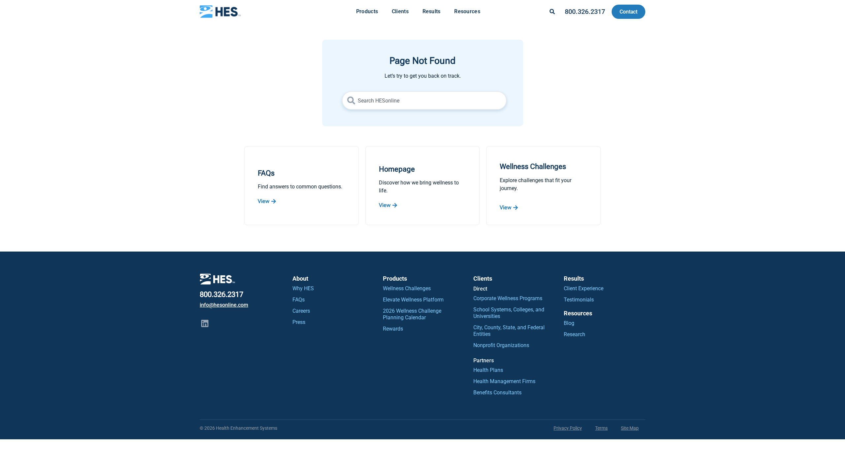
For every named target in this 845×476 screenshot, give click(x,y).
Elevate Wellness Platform (413, 300)
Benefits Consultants (497, 392)
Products (367, 11)
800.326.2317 (585, 12)
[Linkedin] (205, 324)
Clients (400, 11)
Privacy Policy (568, 428)
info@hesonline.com (224, 305)
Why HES (303, 288)
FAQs (298, 300)
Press (298, 322)
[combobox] (424, 100)
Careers (301, 311)
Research (574, 334)
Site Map (630, 428)
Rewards (393, 329)
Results (431, 11)
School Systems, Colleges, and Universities (508, 312)
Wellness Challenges (407, 288)
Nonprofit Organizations (501, 345)
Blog (569, 323)
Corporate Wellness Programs (507, 298)
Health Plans (488, 370)
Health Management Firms (504, 381)
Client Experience (583, 288)
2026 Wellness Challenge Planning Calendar (412, 314)
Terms (601, 428)
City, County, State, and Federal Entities (509, 330)
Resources (467, 11)
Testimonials (579, 300)
